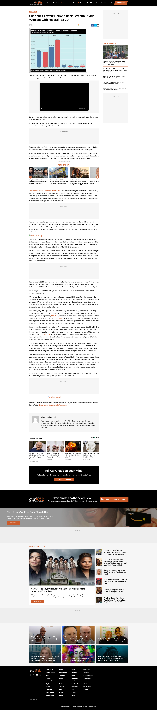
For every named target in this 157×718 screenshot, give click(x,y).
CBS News (55, 316)
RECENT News (64, 165)
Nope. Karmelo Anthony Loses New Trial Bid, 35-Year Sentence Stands (115, 572)
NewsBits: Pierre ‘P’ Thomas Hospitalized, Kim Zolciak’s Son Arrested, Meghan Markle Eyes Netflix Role (115, 70)
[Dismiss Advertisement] (41, 85)
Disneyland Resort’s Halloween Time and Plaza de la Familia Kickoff (114, 88)
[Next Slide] (97, 177)
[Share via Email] (98, 25)
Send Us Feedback (64, 479)
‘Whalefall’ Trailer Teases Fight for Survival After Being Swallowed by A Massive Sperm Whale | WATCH (110, 658)
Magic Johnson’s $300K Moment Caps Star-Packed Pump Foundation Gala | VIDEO (44, 639)
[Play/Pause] (41, 109)
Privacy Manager (33, 699)
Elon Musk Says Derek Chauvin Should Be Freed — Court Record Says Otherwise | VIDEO (77, 639)
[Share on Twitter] (95, 25)
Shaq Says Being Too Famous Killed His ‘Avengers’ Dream (114, 591)
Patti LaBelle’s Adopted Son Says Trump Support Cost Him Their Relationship (111, 640)
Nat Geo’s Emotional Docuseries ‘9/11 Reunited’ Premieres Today (113, 82)
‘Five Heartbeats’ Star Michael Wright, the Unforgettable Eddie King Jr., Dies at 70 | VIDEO (115, 600)
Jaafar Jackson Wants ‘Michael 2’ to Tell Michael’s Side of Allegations (114, 77)
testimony (46, 334)
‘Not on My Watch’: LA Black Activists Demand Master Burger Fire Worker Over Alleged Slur (58, 181)
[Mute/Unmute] (87, 109)
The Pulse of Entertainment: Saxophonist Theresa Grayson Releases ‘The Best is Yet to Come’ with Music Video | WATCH (79, 182)
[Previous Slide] (30, 177)
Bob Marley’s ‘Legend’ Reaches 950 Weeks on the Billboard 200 (76, 659)
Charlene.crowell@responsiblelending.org (53, 405)
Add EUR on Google (85, 25)
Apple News (33, 11)
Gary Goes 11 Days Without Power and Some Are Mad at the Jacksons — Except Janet (38, 181)
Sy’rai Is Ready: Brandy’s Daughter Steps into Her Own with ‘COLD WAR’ (115, 581)
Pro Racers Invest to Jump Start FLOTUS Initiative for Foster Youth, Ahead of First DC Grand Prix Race (114, 62)
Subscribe (13, 523)
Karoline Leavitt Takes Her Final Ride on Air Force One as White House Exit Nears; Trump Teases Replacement (45, 658)
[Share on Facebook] (92, 25)
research (60, 318)
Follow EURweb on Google (115, 499)
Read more (39, 601)
